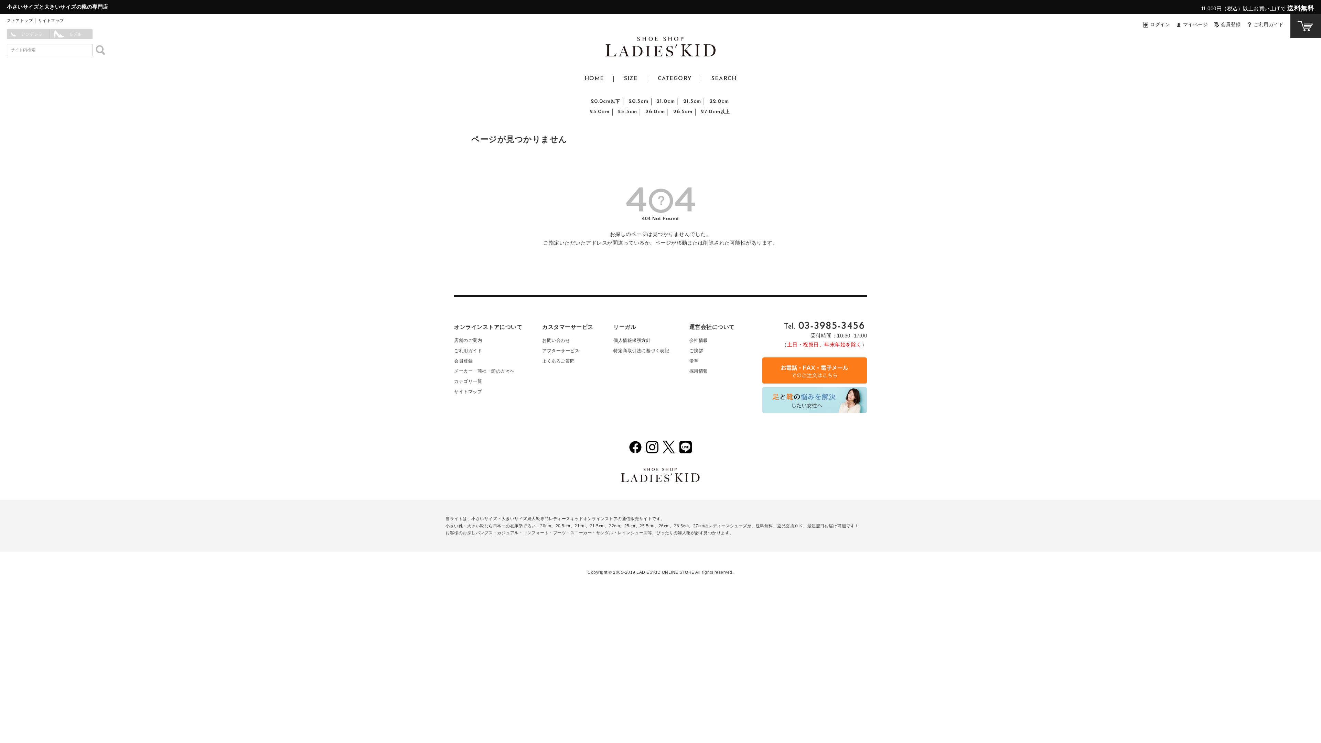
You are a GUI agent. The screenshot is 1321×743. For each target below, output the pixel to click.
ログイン (1160, 24)
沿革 (694, 361)
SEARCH (724, 79)
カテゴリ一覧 (468, 381)
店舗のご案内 (468, 340)
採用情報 (698, 371)
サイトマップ (51, 20)
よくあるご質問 (558, 361)
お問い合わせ (556, 340)
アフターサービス (560, 350)
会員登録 (1231, 24)
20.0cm (606, 101)
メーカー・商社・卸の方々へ (484, 371)
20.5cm (638, 101)
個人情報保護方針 (632, 340)
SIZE (631, 79)
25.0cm (600, 112)
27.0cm (715, 112)
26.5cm (683, 112)
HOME (594, 79)
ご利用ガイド (1269, 24)
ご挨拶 (696, 350)
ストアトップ (20, 20)
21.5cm (692, 101)
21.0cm (665, 101)
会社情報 (698, 340)
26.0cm (655, 112)
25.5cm (627, 112)
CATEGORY (675, 79)
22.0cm (719, 101)
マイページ (1195, 24)
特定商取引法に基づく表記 (641, 350)
